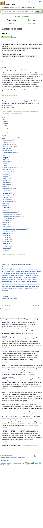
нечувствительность (9, 188)
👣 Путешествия (4, 460)
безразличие (7, 140)
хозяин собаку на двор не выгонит (14, 229)
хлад (4, 224)
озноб (5, 191)
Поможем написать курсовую (20, 264)
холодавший (35, 305)
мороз (5, 186)
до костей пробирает (10, 152)
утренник (6, 222)
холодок (6, 241)
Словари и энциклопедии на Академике (17, 7)
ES (36, 1)
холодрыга (6, 243)
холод (4, 392)
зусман (5, 174)
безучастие (7, 142)
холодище (6, 235)
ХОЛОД (4, 337)
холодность (7, 239)
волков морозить (8, 150)
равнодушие (10, 107)
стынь (5, 210)
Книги (11, 23)
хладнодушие (7, 227)
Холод (4, 365)
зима (5, 163)
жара (15, 298)
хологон (7, 305)
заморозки (6, 161)
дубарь (5, 157)
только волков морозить (11, 214)
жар (8, 298)
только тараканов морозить (12, 216)
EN (29, 1)
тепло (4, 298)
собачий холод (8, 201)
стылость (6, 207)
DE (33, 1)
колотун (5, 178)
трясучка (6, 220)
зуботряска (7, 169)
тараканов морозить (10, 212)
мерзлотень (7, 184)
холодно (9, 105)
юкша (5, 250)
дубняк (5, 159)
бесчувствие (7, 148)
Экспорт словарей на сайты (7, 463)
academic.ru (7, 3)
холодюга (6, 246)
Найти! (38, 11)
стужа (5, 205)
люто (5, 180)
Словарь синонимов (21, 16)
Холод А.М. (6, 322)
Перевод (14, 37)
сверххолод (7, 199)
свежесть (6, 197)
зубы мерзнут (7, 171)
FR (40, 1)
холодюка (6, 248)
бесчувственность (9, 146)
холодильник (7, 231)
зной (11, 298)
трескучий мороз (8, 218)
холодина (6, 233)
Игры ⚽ (31, 23)
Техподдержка (12, 457)
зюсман (5, 176)
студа (5, 203)
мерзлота (6, 182)
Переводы (31, 20)
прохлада (6, 193)
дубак (5, 155)
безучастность (8, 144)
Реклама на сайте (21, 457)
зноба (5, 165)
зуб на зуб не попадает (11, 167)
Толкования (11, 20)
